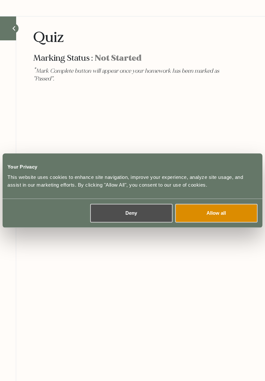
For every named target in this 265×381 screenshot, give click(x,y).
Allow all (216, 213)
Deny (131, 213)
